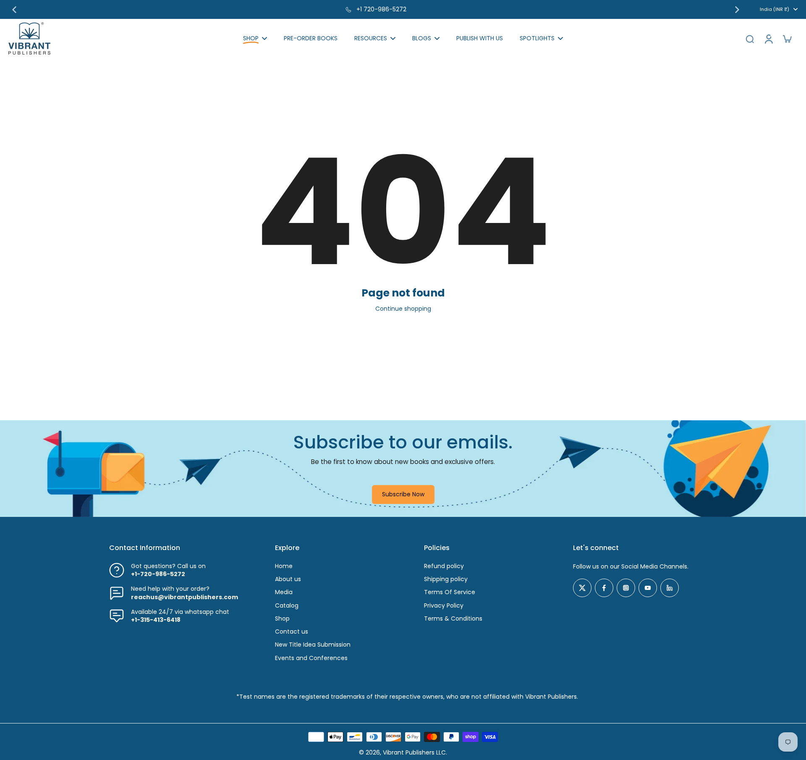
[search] (750, 38)
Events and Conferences (311, 658)
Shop (282, 619)
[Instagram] (626, 588)
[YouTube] (648, 588)
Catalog (286, 606)
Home (284, 566)
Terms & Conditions (453, 619)
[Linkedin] (669, 588)
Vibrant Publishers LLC (414, 752)
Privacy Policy (443, 606)
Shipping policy (446, 579)
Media (284, 592)
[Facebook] (604, 588)
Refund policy (444, 566)
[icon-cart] (786, 38)
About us (288, 579)
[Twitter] (582, 588)
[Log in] (768, 38)
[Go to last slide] (14, 9)
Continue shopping (403, 308)
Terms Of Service (449, 592)
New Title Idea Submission (313, 645)
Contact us (291, 632)
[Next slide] (737, 9)
